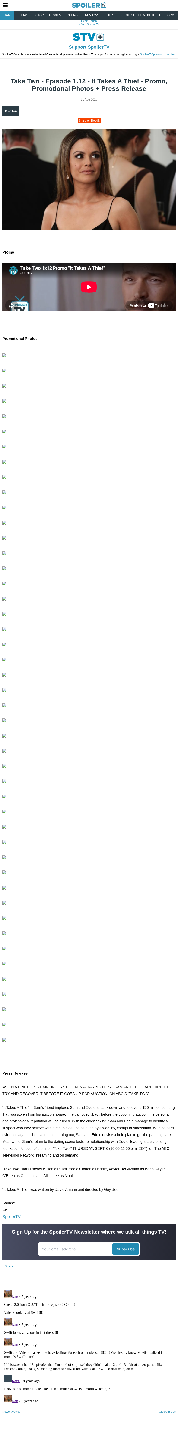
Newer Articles (11, 1411)
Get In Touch (89, 21)
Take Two (11, 111)
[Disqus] (89, 1347)
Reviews (92, 15)
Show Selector (30, 15)
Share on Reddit (89, 120)
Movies (55, 15)
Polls (109, 15)
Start (7, 15)
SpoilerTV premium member (157, 54)
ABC (6, 1210)
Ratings (73, 15)
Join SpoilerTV (89, 24)
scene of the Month (137, 15)
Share (9, 1266)
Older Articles (167, 1411)
